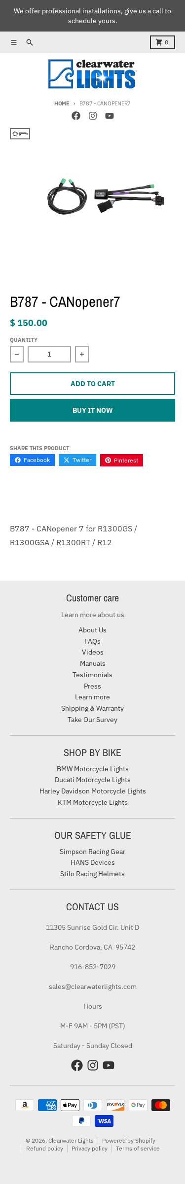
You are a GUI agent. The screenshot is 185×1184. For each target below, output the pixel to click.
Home (62, 103)
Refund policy (44, 1148)
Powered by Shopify (128, 1140)
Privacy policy (90, 1148)
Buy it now (93, 410)
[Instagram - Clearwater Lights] (92, 115)
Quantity (23, 339)
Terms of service (138, 1148)
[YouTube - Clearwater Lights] (109, 115)
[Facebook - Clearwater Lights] (76, 115)
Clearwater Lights (71, 1140)
